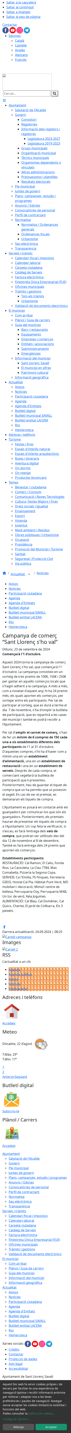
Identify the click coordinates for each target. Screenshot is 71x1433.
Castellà (21, 45)
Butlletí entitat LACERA (25, 617)
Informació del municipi (26, 1278)
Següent (21, 1077)
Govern (14, 1163)
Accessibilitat (18, 1368)
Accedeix (8, 1023)
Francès (21, 59)
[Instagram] (20, 30)
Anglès (20, 50)
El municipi (10, 1259)
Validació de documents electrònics (35, 1254)
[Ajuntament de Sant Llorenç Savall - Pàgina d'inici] (27, 82)
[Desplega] (29, 574)
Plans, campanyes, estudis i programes (38, 1177)
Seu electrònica (20, 1201)
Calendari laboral (21, 1220)
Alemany (21, 55)
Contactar (9, 24)
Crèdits (14, 1349)
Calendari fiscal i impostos (28, 1216)
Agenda (14, 598)
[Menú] (4, 100)
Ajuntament (11, 1154)
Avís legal (15, 1364)
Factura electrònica (23, 1235)
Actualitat (18, 574)
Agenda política (20, 974)
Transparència (19, 1206)
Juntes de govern (21, 1173)
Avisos (13, 584)
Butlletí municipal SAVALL (27, 612)
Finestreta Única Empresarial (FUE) (34, 1239)
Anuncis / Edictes (21, 1182)
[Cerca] (54, 93)
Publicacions (18, 988)
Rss (11, 622)
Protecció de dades (23, 1359)
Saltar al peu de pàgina (23, 17)
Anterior (8, 1077)
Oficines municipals (23, 1244)
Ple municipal (19, 1168)
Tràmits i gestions (22, 1249)
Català (19, 40)
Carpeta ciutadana (22, 1225)
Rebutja (18, 1427)
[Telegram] (27, 30)
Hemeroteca (18, 627)
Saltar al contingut (20, 7)
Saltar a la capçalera (21, 2)
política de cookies (40, 1413)
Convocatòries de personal (29, 1187)
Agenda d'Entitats (22, 603)
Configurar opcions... (16, 1419)
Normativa (16, 1196)
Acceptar (51, 1427)
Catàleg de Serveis (22, 1230)
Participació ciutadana (25, 593)
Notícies (43, 573)
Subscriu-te (10, 1111)
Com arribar (18, 1263)
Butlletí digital (19, 608)
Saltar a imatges (18, 12)
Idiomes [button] (15, 36)
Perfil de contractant (24, 1192)
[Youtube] (13, 30)
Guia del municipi (22, 1273)
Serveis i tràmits (14, 1211)
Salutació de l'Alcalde (24, 1158)
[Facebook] (5, 30)
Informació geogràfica (25, 1282)
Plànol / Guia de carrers (26, 1268)
